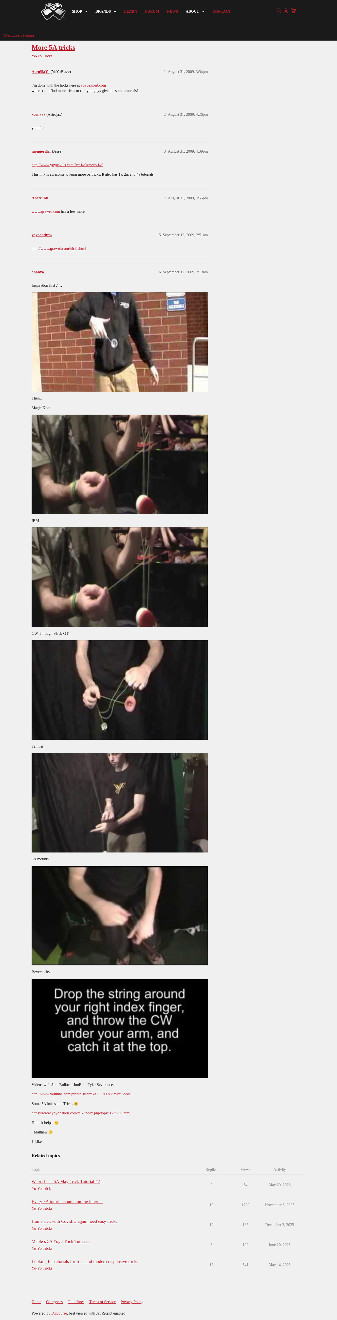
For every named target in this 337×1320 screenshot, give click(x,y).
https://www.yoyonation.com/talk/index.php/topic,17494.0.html (81, 1113)
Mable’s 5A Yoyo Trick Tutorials (61, 1241)
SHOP (77, 11)
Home (36, 1302)
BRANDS (103, 11)
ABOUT (192, 11)
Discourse (59, 1313)
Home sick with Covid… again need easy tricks (74, 1221)
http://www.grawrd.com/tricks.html (59, 248)
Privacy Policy (132, 1302)
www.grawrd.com (46, 211)
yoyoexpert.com (93, 85)
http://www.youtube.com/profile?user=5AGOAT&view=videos (81, 1094)
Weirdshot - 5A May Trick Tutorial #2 (66, 1181)
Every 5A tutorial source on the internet (67, 1201)
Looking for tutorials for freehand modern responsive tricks (85, 1261)
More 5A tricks (53, 47)
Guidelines (76, 1302)
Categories (54, 1302)
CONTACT (221, 11)
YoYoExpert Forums (18, 35)
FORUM (152, 11)
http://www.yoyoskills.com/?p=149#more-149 (67, 165)
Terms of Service (102, 1302)
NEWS (172, 11)
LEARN (130, 11)
